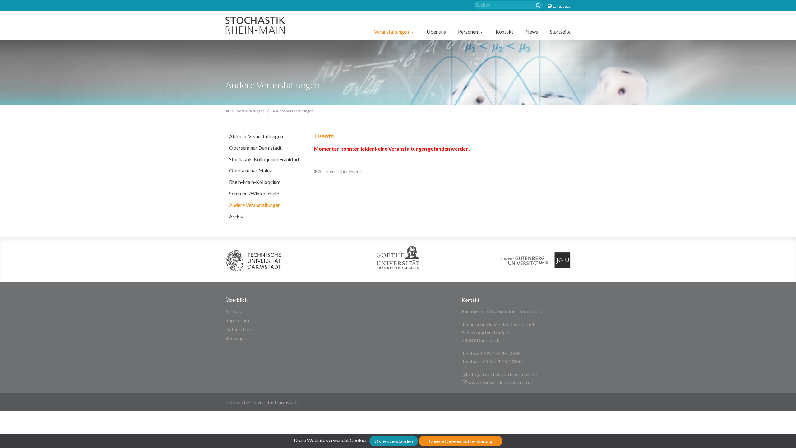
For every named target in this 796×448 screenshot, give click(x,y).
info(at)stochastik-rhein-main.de (502, 374)
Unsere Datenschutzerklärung (461, 441)
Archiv (236, 216)
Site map (234, 338)
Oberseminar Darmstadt (255, 148)
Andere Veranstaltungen (254, 205)
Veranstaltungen (392, 32)
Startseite (560, 32)
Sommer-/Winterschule (254, 193)
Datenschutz (238, 329)
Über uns (436, 32)
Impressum (237, 320)
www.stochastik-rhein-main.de (500, 382)
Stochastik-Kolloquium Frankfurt (264, 159)
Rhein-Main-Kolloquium (254, 182)
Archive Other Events (340, 171)
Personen (468, 32)
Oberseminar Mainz (250, 170)
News (531, 32)
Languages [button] (562, 6)
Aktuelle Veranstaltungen (256, 136)
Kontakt (504, 32)
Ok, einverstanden (393, 441)
